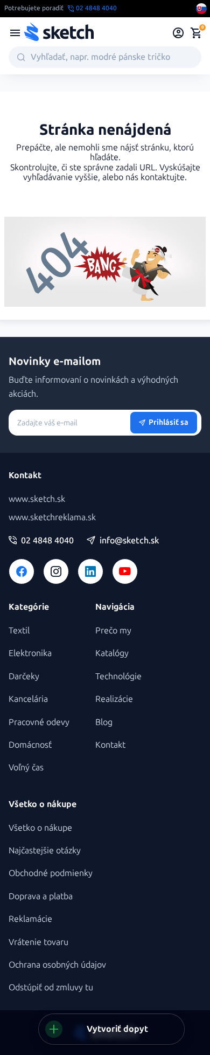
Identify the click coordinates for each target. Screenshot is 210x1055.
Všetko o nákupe (40, 828)
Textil (19, 630)
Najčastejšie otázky (45, 850)
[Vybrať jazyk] (201, 8)
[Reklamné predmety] (15, 32)
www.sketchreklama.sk (52, 517)
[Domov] (59, 33)
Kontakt (110, 745)
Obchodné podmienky (51, 873)
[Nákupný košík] (196, 32)
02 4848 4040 (47, 541)
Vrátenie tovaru (38, 942)
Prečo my (113, 630)
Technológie (118, 676)
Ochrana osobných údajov (57, 965)
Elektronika (30, 653)
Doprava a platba (41, 896)
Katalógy (112, 653)
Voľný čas (26, 767)
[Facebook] (21, 571)
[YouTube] (125, 571)
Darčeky (24, 676)
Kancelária (28, 699)
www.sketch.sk (37, 499)
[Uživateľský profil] (178, 32)
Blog (104, 722)
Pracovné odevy (39, 722)
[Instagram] (56, 571)
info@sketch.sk (129, 541)
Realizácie (114, 699)
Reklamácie (30, 919)
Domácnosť (30, 745)
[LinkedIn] (90, 571)
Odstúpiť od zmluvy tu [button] (51, 987)
